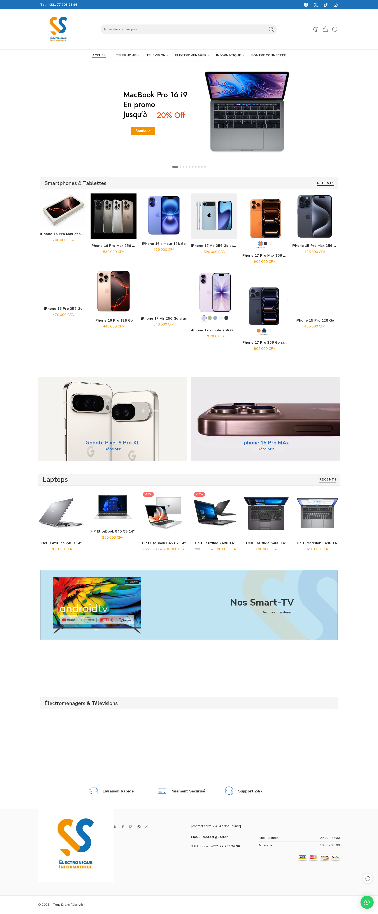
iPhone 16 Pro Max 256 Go (113, 245)
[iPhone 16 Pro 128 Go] (113, 291)
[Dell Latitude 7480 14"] (215, 513)
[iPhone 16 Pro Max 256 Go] (113, 216)
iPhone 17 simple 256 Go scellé (214, 330)
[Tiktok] (325, 4)
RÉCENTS (325, 183)
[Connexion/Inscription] (316, 29)
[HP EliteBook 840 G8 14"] (112, 507)
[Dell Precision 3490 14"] (317, 513)
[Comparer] (73, 223)
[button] (54, 223)
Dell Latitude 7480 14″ (215, 542)
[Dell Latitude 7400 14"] (61, 513)
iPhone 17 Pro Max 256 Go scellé (264, 255)
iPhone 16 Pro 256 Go (63, 308)
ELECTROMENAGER (190, 55)
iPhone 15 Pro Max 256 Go (315, 245)
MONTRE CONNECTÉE (268, 55)
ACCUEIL (99, 55)
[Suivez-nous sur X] (115, 826)
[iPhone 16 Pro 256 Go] (63, 279)
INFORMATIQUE (228, 55)
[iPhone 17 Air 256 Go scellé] (214, 216)
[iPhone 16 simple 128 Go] (164, 215)
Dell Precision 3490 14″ (317, 542)
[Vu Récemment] (368, 878)
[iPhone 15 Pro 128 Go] (315, 291)
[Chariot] (325, 29)
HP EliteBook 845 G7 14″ (164, 542)
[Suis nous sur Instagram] (131, 827)
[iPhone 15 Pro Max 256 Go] (315, 216)
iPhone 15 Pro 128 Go (315, 320)
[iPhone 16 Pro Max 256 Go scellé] (63, 210)
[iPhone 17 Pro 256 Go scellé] (264, 307)
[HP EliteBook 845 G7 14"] (163, 513)
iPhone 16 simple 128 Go (164, 243)
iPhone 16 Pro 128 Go (113, 320)
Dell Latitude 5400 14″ (266, 542)
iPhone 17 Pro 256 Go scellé (264, 342)
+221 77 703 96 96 (62, 4)
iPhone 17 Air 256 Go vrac (164, 318)
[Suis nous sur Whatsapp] (139, 827)
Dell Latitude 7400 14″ (61, 542)
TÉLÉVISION (156, 55)
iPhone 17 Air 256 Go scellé (214, 245)
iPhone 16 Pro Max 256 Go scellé (63, 233)
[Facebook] (306, 4)
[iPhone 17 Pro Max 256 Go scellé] (264, 221)
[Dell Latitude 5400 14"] (266, 513)
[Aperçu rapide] (63, 223)
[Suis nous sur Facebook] (122, 827)
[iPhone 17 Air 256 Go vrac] (164, 289)
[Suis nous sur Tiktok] (146, 826)
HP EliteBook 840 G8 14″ (113, 531)
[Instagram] (335, 4)
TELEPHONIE (126, 55)
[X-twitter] (316, 4)
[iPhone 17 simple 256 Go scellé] (214, 296)
